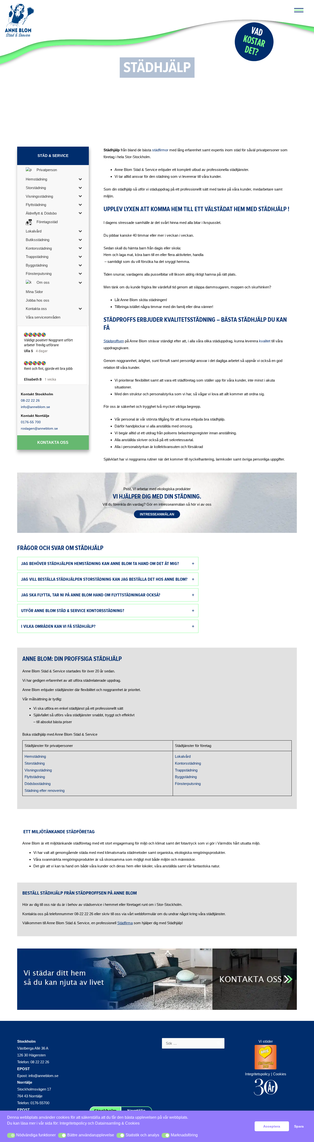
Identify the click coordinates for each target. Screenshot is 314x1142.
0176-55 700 (31, 422)
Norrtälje (24, 1082)
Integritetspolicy (73, 1123)
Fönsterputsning (188, 784)
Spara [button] (299, 1126)
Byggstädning (186, 777)
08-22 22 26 (30, 400)
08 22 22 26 (39, 1062)
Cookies (279, 1074)
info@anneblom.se (35, 407)
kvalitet (264, 341)
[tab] (107, 563)
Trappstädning (186, 770)
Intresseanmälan (157, 514)
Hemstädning (35, 756)
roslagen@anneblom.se (39, 428)
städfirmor (160, 150)
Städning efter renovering (45, 790)
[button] (11, 1135)
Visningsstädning (38, 770)
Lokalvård (183, 756)
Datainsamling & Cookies (117, 1123)
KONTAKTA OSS (52, 442)
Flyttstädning (35, 777)
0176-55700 (39, 1103)
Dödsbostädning (38, 784)
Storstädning (35, 763)
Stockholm (26, 1041)
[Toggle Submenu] (80, 179)
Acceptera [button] (271, 1126)
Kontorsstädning (188, 763)
